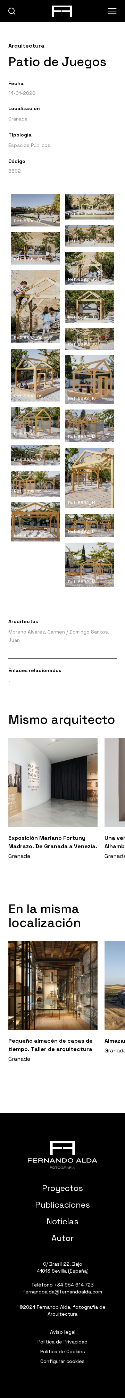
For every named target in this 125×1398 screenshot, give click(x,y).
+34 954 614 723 (74, 1285)
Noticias (62, 1221)
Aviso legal (62, 1332)
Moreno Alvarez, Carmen (36, 632)
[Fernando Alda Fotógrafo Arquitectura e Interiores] (62, 1155)
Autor (62, 1238)
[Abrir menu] (112, 11)
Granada (17, 119)
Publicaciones (62, 1204)
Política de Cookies (62, 1351)
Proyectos (62, 1188)
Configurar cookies (62, 1361)
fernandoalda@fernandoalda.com (62, 1292)
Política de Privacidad (63, 1342)
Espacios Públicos (29, 145)
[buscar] (12, 11)
